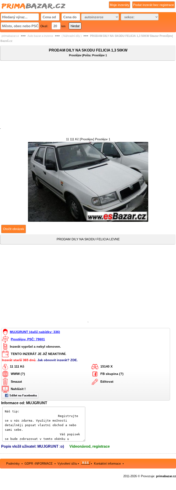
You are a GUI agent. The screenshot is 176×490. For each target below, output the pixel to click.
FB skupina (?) (112, 373)
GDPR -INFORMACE (39, 463)
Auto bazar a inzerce (40, 36)
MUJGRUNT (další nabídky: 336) (35, 332)
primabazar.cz (10, 36)
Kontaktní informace (107, 463)
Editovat (106, 381)
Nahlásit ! (18, 388)
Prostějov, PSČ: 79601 (28, 339)
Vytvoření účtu (67, 463)
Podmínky (13, 463)
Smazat (16, 381)
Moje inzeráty (119, 5)
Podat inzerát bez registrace (153, 5)
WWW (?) (18, 373)
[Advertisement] (88, 95)
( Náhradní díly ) (72, 36)
